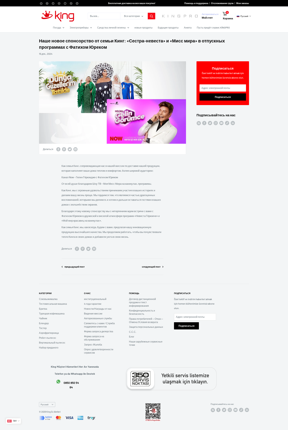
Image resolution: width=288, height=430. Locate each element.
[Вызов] (151, 16)
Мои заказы (242, 3)
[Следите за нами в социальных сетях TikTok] (71, 3)
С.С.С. (132, 331)
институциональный (95, 299)
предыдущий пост (74, 266)
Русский (44, 404)
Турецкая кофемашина (51, 313)
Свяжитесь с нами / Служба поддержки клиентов (99, 325)
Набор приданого (48, 347)
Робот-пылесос (47, 337)
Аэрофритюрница (49, 332)
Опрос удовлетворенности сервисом (98, 351)
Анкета (188, 27)
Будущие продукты (168, 27)
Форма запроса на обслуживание (94, 338)
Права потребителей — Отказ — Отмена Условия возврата (146, 320)
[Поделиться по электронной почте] (75, 149)
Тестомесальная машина (53, 303)
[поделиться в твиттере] (70, 149)
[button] (244, 16)
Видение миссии (93, 313)
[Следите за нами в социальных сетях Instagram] (59, 3)
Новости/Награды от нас (98, 308)
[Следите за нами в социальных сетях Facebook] (41, 3)
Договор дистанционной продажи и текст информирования (142, 302)
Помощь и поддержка (196, 3)
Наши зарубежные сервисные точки (145, 343)
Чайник (43, 318)
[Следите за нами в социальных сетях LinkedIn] (77, 3)
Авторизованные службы (98, 318)
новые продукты (143, 27)
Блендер (44, 323)
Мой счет (207, 17)
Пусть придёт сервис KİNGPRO (213, 27)
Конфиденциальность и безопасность (142, 312)
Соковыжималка (48, 299)
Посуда (57, 27)
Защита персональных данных (146, 326)
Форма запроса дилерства (98, 331)
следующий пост (151, 266)
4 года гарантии (92, 303)
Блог (131, 336)
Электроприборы (79, 27)
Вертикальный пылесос (52, 342)
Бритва (43, 308)
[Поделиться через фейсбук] (58, 149)
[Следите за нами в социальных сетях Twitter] (53, 3)
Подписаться (223, 96)
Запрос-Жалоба (93, 344)
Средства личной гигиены (111, 27)
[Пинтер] (64, 149)
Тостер (43, 328)
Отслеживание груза (222, 3)
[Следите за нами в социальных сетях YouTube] (65, 3)
